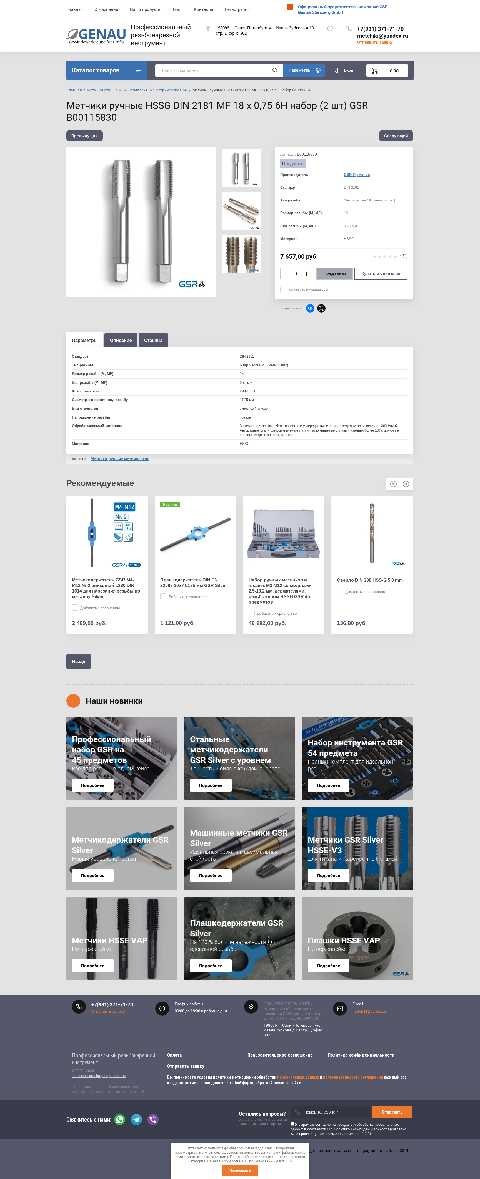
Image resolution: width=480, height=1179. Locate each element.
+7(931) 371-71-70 (380, 29)
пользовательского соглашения (353, 1077)
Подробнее (92, 785)
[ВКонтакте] (310, 308)
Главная (74, 9)
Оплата (174, 1055)
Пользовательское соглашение (280, 1055)
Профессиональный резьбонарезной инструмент (161, 35)
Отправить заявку (375, 42)
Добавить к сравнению (309, 290)
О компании (106, 9)
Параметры (85, 340)
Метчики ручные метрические (120, 459)
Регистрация (237, 9)
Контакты (203, 9)
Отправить (392, 1112)
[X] (321, 308)
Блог (177, 9)
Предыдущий (84, 135)
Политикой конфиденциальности (361, 1129)
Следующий (396, 135)
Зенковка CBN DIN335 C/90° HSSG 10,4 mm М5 (367, 583)
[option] (141, 222)
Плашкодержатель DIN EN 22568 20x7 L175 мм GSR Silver (105, 583)
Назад (78, 661)
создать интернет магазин (327, 1150)
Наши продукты (145, 9)
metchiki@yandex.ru (382, 35)
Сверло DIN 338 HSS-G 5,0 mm (281, 580)
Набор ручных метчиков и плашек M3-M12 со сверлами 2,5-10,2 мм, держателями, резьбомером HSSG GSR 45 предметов (191, 591)
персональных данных (298, 1077)
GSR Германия (357, 175)
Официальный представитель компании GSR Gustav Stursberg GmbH (343, 9)
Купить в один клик (381, 273)
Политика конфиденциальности (99, 1075)
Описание (121, 340)
